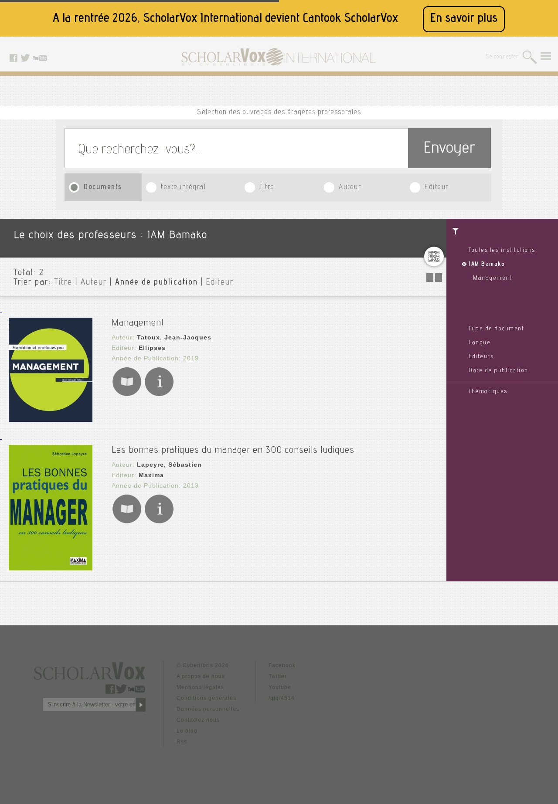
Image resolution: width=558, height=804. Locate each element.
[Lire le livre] (127, 394)
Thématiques (488, 392)
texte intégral (183, 187)
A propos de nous (201, 676)
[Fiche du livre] (159, 394)
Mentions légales (200, 687)
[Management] (50, 419)
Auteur (350, 187)
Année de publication (156, 283)
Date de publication (498, 371)
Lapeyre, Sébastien (169, 464)
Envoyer (449, 149)
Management (492, 278)
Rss (182, 742)
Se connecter (502, 57)
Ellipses (152, 347)
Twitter (278, 676)
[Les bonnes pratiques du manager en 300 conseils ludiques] (50, 568)
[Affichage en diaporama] (435, 279)
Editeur (437, 187)
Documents (103, 187)
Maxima (151, 475)
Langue (479, 343)
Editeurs (481, 357)
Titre (267, 187)
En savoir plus (463, 19)
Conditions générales (206, 698)
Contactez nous (198, 720)
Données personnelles (208, 709)
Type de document (496, 329)
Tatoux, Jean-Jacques (174, 337)
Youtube (280, 687)
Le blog (187, 731)
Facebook (282, 665)
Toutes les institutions (502, 251)
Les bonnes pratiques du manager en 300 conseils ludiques (233, 450)
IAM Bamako (487, 264)
